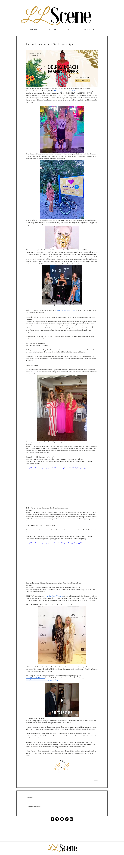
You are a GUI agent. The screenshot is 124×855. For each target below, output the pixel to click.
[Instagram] (71, 819)
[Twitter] (57, 819)
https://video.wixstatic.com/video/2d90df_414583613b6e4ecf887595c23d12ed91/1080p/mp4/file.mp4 (55, 543)
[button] (62, 237)
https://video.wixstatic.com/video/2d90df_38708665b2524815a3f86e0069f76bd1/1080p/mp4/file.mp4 (56, 468)
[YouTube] (62, 819)
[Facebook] (52, 819)
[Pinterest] (67, 819)
